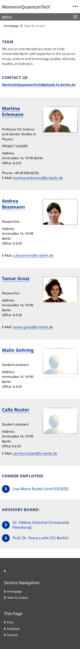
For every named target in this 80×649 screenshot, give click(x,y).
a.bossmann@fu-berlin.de (33, 255)
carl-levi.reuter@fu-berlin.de (35, 453)
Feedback (13, 629)
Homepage (11, 26)
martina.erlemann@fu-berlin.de (38, 178)
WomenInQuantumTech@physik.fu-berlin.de (39, 84)
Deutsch (12, 635)
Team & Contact (17, 597)
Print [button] (10, 622)
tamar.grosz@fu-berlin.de (33, 327)
